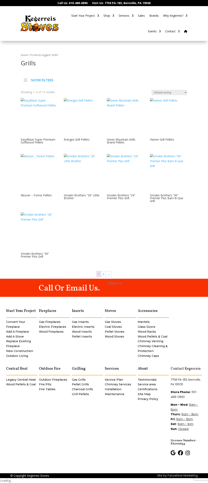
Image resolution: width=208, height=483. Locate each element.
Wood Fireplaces (51, 331)
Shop (106, 15)
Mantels (144, 322)
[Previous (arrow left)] (7, 241)
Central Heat (17, 368)
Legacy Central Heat (21, 379)
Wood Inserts (82, 331)
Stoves (110, 311)
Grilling (79, 368)
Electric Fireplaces (52, 327)
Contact (170, 31)
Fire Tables (47, 389)
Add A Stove (15, 336)
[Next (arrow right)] (201, 241)
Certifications (147, 389)
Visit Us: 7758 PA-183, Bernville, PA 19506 (121, 3)
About (143, 368)
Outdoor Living (17, 356)
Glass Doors (146, 327)
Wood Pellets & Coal (152, 336)
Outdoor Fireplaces (53, 379)
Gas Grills (79, 379)
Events (152, 31)
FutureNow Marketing (183, 475)
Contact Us (115, 283)
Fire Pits (45, 384)
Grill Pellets (80, 394)
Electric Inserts (83, 327)
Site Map (144, 394)
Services (124, 15)
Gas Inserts (80, 322)
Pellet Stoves (114, 331)
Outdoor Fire (50, 368)
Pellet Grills (80, 384)
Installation (113, 389)
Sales (141, 15)
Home (24, 55)
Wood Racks (147, 331)
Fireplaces (47, 311)
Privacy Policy (148, 399)
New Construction (19, 351)
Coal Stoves (113, 327)
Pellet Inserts (82, 336)
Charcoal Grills (82, 389)
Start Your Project (83, 15)
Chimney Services (118, 384)
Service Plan (114, 379)
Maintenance (114, 394)
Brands (154, 15)
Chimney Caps (148, 356)
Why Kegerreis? (173, 15)
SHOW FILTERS (42, 80)
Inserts (78, 311)
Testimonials (147, 379)
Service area (147, 384)
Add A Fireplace (17, 331)
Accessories (148, 311)
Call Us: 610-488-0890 (72, 3)
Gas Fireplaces (50, 322)
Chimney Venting (150, 341)
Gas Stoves (113, 322)
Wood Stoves (114, 336)
